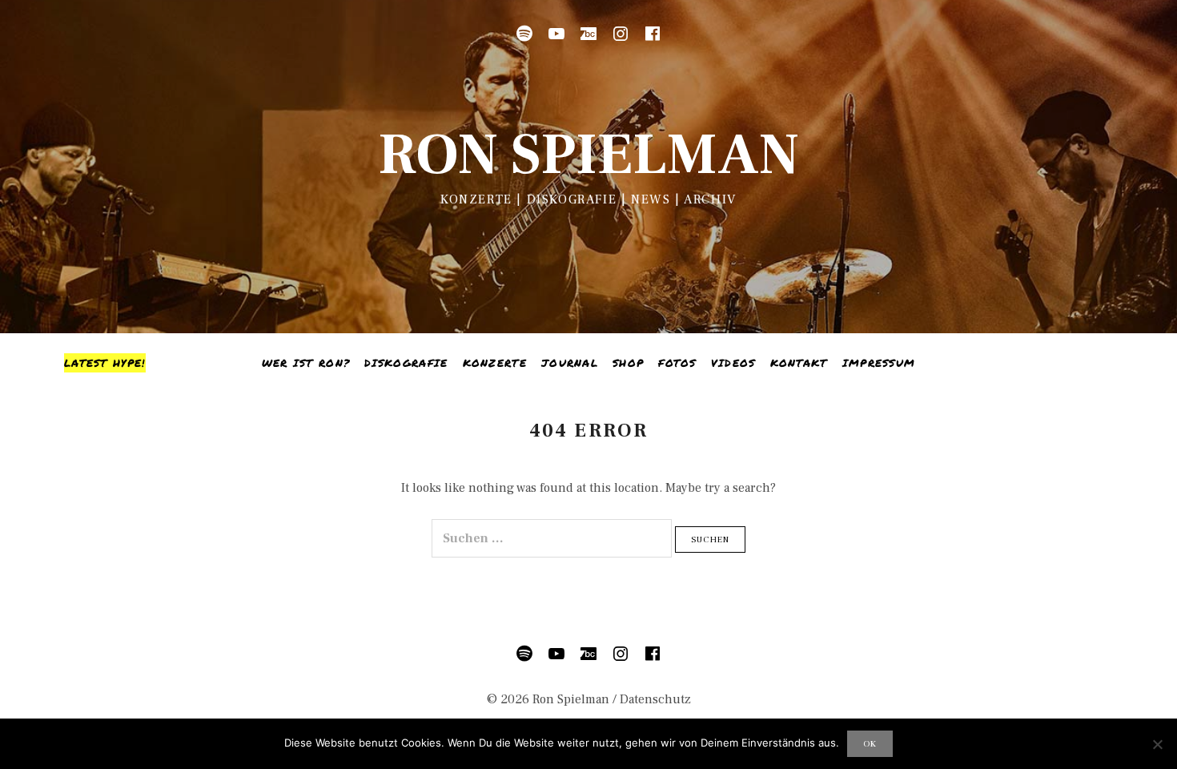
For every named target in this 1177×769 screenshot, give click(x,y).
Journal (569, 363)
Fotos (677, 363)
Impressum (879, 363)
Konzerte (495, 363)
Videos (733, 363)
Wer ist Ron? (306, 363)
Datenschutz (655, 699)
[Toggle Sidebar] (105, 362)
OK (870, 744)
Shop (628, 363)
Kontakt (799, 363)
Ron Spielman (588, 155)
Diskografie (406, 363)
